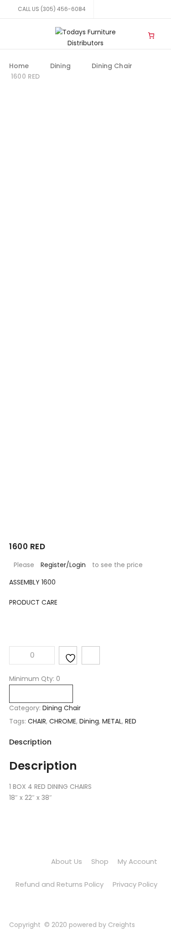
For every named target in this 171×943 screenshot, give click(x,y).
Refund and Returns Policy (60, 884)
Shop (100, 861)
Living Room (133, 28)
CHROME (62, 721)
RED (130, 721)
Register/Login (63, 564)
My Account (137, 861)
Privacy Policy (135, 884)
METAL (112, 721)
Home (19, 65)
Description (30, 742)
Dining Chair (112, 65)
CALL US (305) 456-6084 (52, 9)
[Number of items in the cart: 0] (151, 35)
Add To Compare (91, 655)
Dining (60, 65)
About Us (66, 861)
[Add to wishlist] (68, 655)
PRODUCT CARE (33, 602)
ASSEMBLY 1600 (32, 582)
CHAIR (37, 721)
